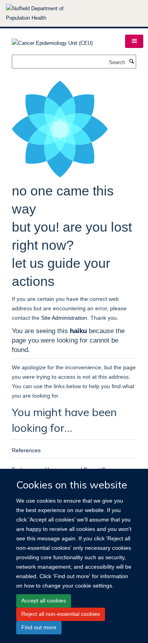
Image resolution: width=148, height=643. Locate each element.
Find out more (38, 627)
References (26, 450)
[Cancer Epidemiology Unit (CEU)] (52, 41)
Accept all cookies (43, 600)
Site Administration (64, 318)
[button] (134, 41)
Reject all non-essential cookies (60, 614)
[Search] (131, 61)
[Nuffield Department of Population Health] (45, 13)
